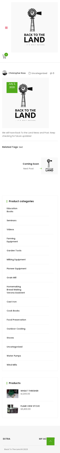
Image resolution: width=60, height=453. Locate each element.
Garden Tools (14, 250)
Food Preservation (16, 319)
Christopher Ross (17, 73)
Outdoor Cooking (16, 328)
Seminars (11, 220)
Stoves (10, 337)
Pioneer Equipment (16, 268)
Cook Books (13, 310)
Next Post (28, 168)
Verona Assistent (16, 292)
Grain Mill (11, 277)
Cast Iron (12, 301)
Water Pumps (14, 355)
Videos (10, 229)
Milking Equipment (16, 259)
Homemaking (14, 286)
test (21, 147)
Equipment (12, 241)
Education (12, 208)
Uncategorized (39, 73)
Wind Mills (12, 364)
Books (10, 211)
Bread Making (14, 289)
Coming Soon (31, 164)
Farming (11, 238)
